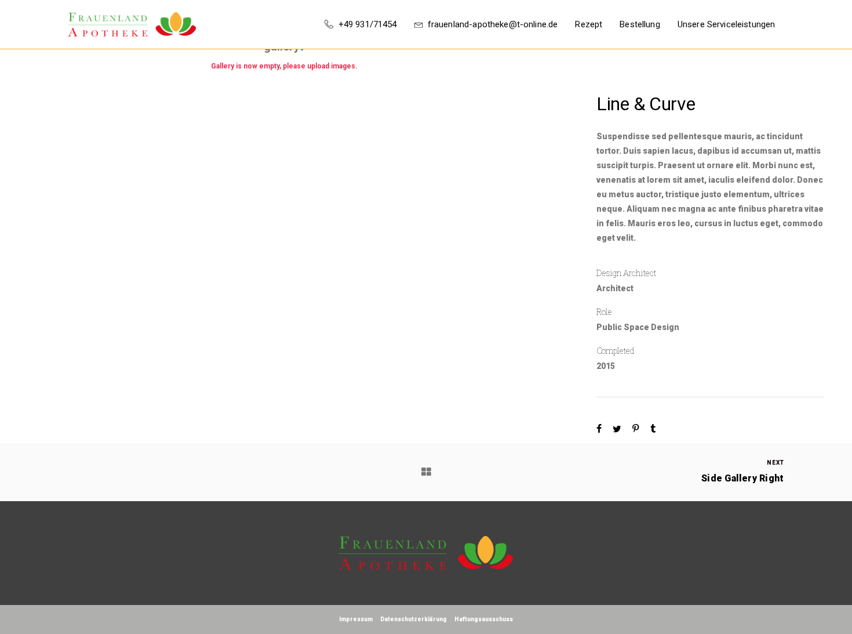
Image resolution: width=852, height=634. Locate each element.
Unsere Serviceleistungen (726, 24)
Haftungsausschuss (483, 619)
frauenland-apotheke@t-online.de (493, 24)
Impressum (356, 619)
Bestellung (640, 24)
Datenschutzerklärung (413, 619)
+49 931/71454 (367, 24)
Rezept (588, 24)
